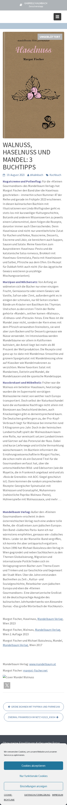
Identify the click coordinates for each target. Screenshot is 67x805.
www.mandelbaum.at (42, 664)
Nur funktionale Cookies (34, 776)
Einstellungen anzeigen (33, 786)
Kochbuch (55, 175)
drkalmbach (36, 175)
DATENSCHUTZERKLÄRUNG (37, 794)
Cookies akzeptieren (33, 765)
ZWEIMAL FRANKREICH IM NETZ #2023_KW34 (31, 717)
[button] (7, 685)
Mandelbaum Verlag (50, 619)
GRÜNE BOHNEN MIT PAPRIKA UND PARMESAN (35, 706)
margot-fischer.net (35, 670)
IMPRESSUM (57, 794)
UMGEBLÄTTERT (50, 37)
